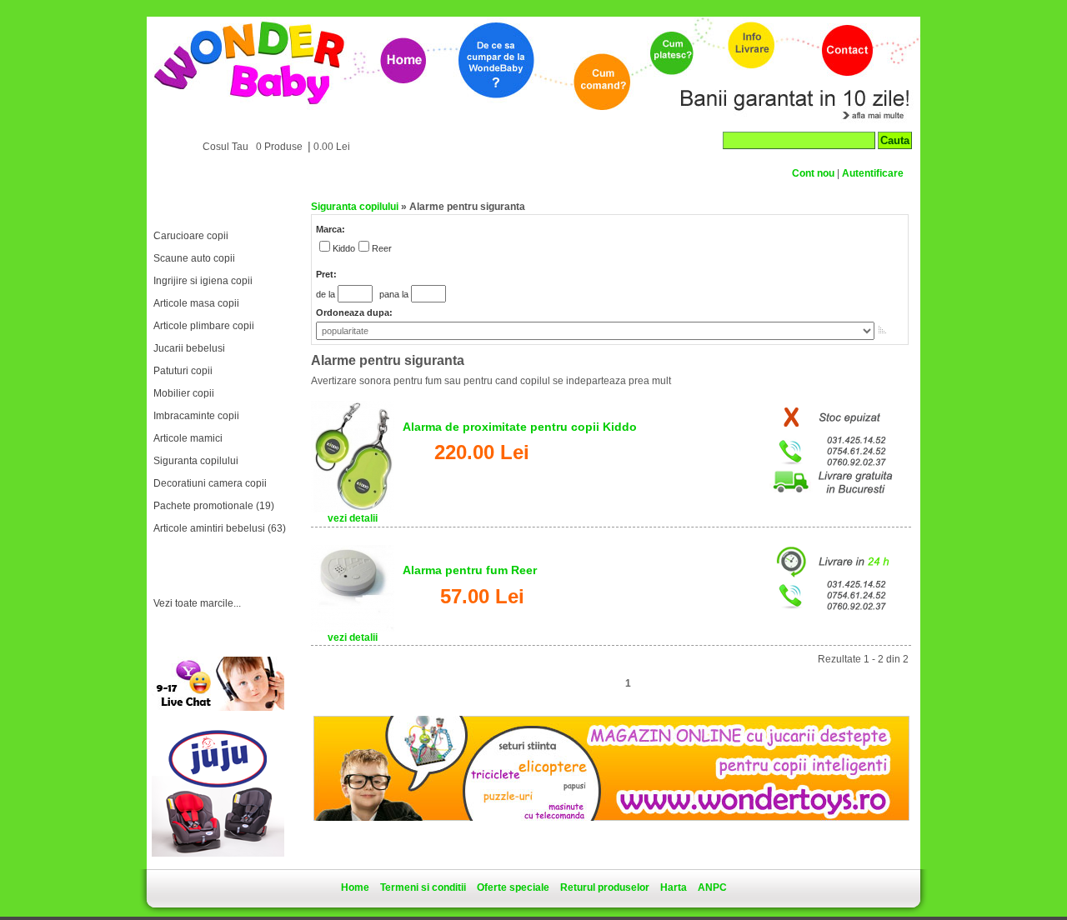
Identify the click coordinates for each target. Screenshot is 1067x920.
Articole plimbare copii (203, 326)
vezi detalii (353, 518)
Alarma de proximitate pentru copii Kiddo (520, 426)
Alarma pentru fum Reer (470, 570)
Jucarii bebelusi (189, 348)
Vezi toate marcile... (197, 603)
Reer (382, 248)
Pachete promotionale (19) (213, 506)
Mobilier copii (183, 393)
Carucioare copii (190, 236)
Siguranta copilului (195, 461)
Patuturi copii (183, 371)
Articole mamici (188, 438)
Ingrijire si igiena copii (203, 281)
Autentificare (873, 173)
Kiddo (344, 248)
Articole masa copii (196, 303)
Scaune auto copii (194, 258)
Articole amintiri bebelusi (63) (219, 528)
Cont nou (813, 173)
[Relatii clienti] (217, 707)
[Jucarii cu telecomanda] (611, 817)
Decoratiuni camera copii (210, 483)
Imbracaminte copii (196, 416)
